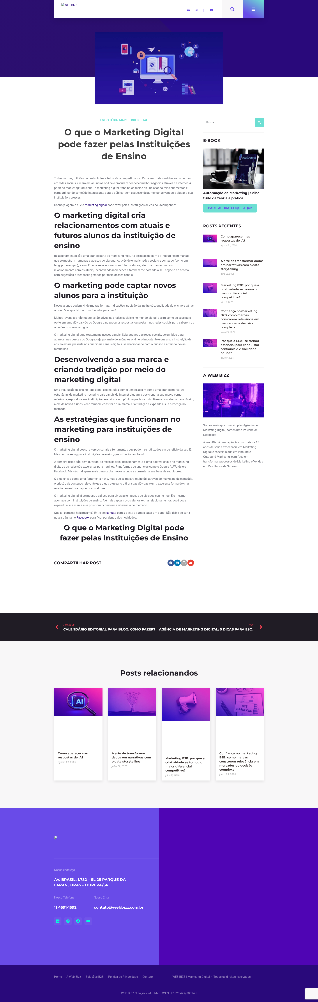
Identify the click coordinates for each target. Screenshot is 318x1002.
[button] (170, 563)
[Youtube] (212, 10)
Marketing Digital (133, 120)
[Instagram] (196, 10)
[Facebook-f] (204, 10)
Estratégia (109, 120)
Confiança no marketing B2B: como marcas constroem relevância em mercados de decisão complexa (240, 319)
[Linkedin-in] (188, 10)
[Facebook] (78, 921)
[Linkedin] (57, 921)
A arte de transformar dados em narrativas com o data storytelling (242, 265)
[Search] (259, 122)
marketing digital (96, 205)
